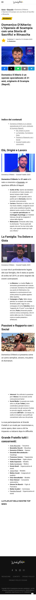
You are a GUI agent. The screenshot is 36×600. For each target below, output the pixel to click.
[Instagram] (20, 570)
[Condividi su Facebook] (4, 68)
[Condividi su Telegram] (31, 68)
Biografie (10, 10)
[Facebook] (12, 570)
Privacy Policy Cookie (18, 580)
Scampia (21, 182)
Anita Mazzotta (15, 446)
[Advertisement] (18, 101)
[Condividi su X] (11, 68)
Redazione (12, 41)
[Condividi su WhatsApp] (18, 68)
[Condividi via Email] (25, 68)
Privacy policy (28, 576)
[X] (16, 570)
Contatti (16, 576)
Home (3, 10)
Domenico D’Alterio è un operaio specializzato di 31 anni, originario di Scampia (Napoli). (21, 126)
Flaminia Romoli (15, 491)
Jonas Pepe (14, 471)
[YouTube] (24, 570)
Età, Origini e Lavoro (23, 131)
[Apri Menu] (2, 2)
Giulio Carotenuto (16, 464)
